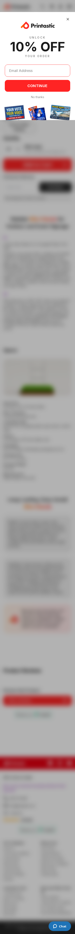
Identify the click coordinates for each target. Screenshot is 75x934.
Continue (37, 86)
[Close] (68, 19)
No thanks (37, 97)
